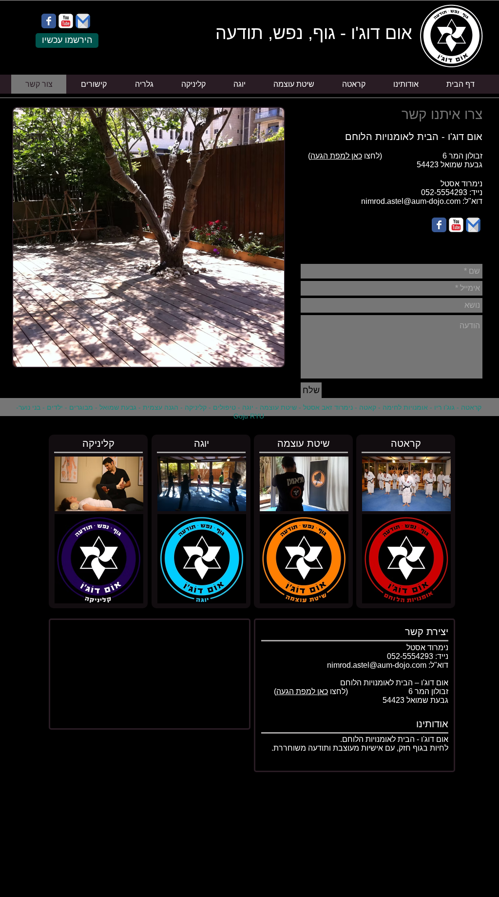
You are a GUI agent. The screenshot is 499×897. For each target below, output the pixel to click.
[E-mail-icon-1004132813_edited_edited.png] (83, 21)
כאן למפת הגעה (336, 156)
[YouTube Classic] (65, 21)
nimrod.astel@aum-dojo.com (411, 201)
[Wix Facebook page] (48, 21)
